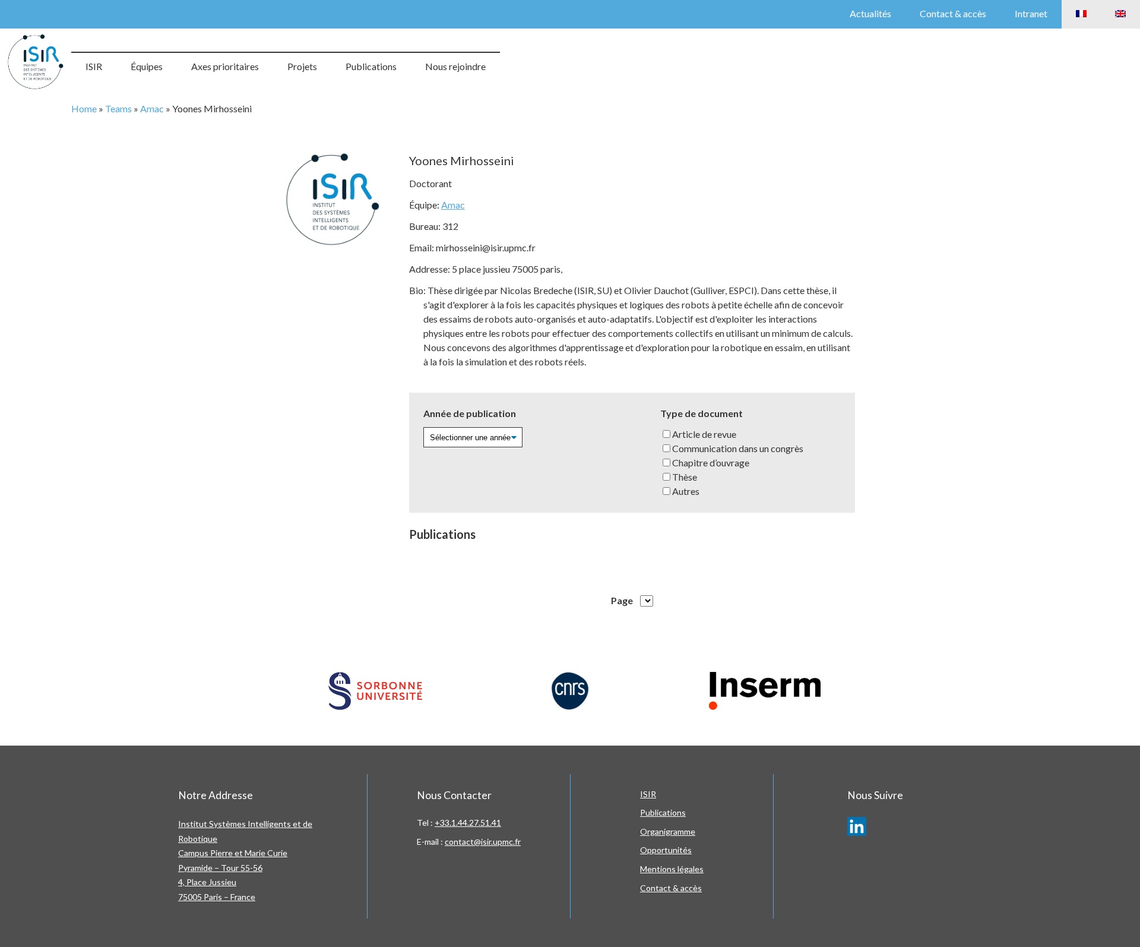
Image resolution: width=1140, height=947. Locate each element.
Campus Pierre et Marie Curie (232, 853)
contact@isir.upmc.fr (483, 841)
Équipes (147, 66)
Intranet (1031, 13)
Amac (152, 108)
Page (622, 600)
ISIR (94, 66)
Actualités (870, 13)
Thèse (684, 476)
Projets (302, 66)
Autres (685, 491)
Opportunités (666, 850)
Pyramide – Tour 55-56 (220, 868)
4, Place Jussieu (207, 882)
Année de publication (469, 413)
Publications (371, 66)
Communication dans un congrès (737, 448)
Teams (118, 108)
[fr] (1081, 14)
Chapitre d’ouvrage (710, 462)
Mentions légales (672, 869)
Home (84, 108)
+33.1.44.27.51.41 (468, 822)
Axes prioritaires (225, 66)
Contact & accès (953, 13)
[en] (1120, 14)
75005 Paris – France (216, 897)
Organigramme (667, 831)
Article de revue (704, 434)
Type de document (701, 413)
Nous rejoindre (455, 66)
